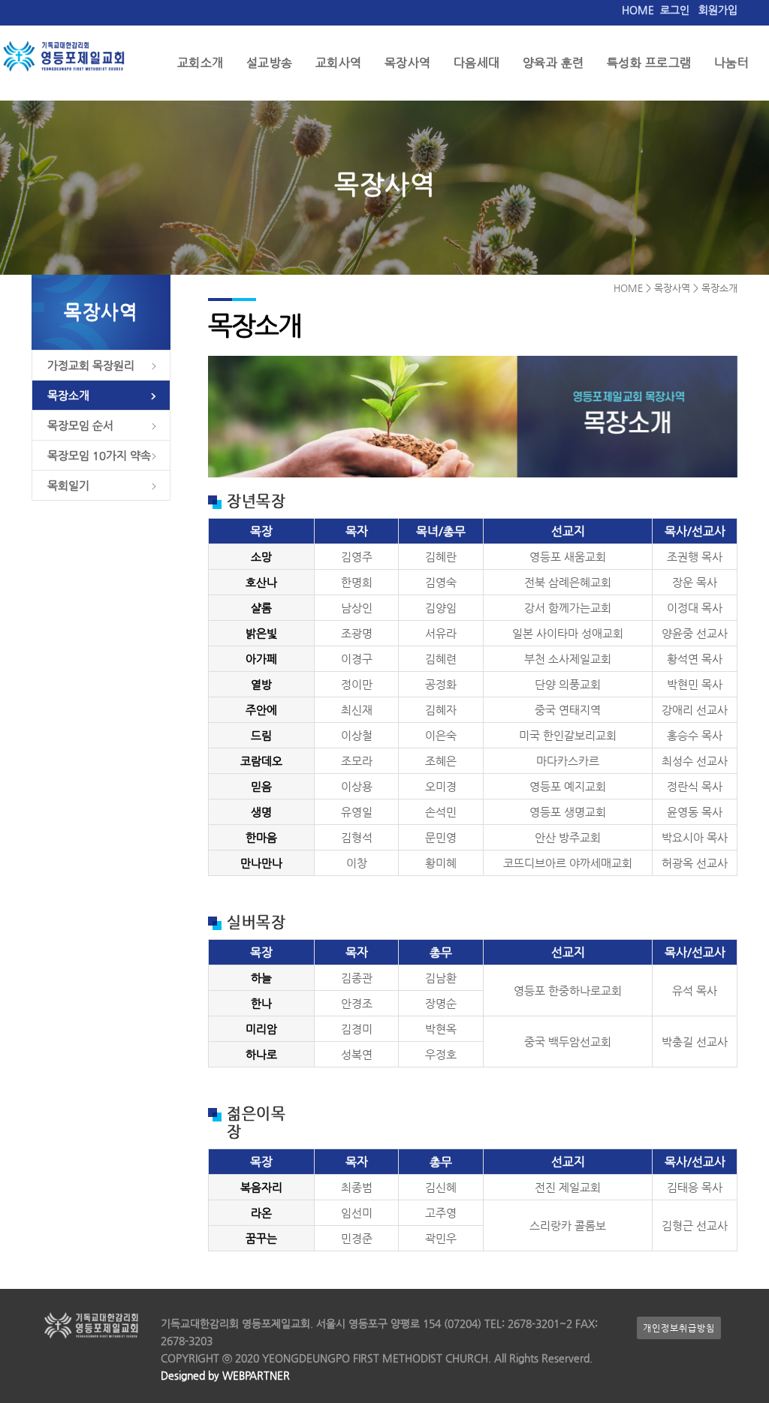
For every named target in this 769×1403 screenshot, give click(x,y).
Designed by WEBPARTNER (225, 1375)
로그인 (674, 10)
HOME (638, 10)
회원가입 (717, 10)
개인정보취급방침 (679, 1328)
